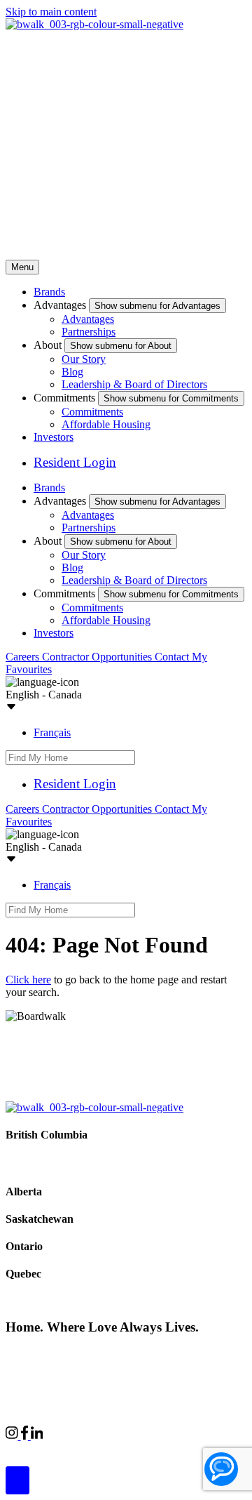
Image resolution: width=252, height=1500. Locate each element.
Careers (24, 657)
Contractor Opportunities (98, 657)
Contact (173, 657)
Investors (54, 437)
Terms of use (31, 1365)
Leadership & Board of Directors (134, 384)
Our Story (84, 359)
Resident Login (75, 462)
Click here (28, 979)
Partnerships (88, 332)
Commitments (92, 412)
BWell (134, 1448)
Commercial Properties (56, 1448)
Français (52, 732)
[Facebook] (26, 1436)
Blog (72, 372)
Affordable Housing (106, 424)
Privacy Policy (154, 1353)
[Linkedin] (37, 1436)
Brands (49, 292)
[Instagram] (13, 1436)
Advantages (88, 319)
